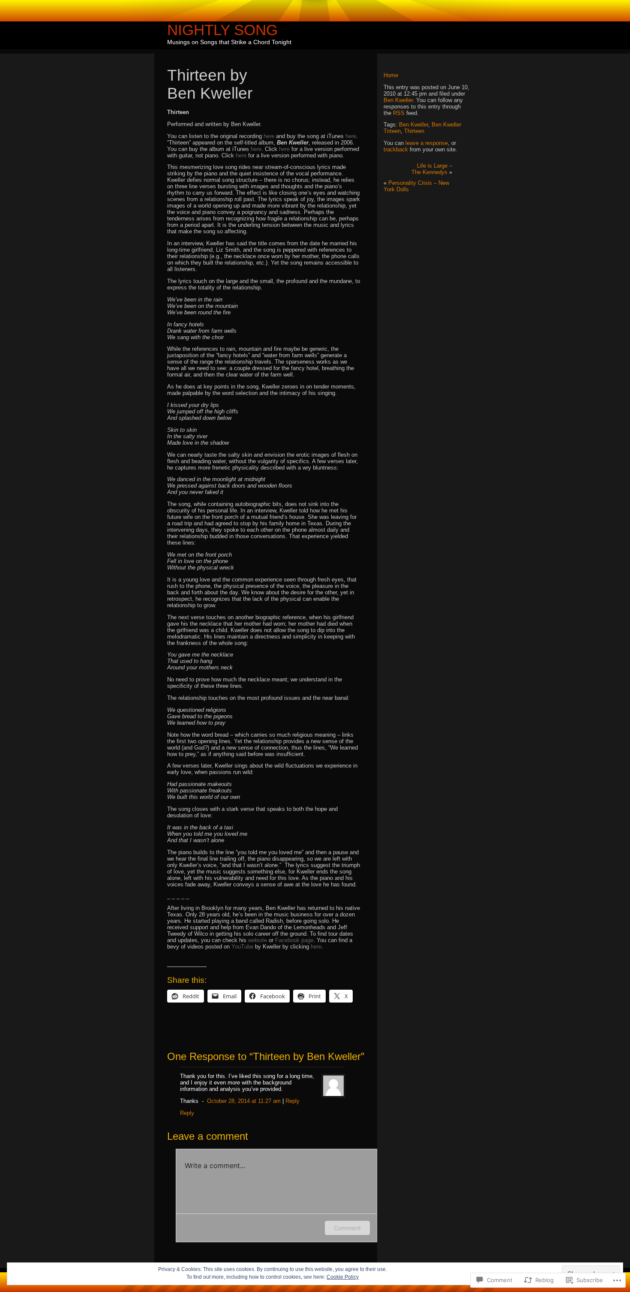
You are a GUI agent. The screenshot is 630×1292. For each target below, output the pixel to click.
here (269, 136)
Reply (292, 1101)
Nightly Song (222, 29)
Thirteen (414, 131)
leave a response (426, 143)
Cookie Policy (343, 1277)
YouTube (242, 946)
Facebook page (294, 940)
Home (391, 75)
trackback (396, 149)
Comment (347, 1228)
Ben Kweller (398, 100)
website (257, 940)
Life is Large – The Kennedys (431, 169)
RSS (399, 113)
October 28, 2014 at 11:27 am (244, 1101)
